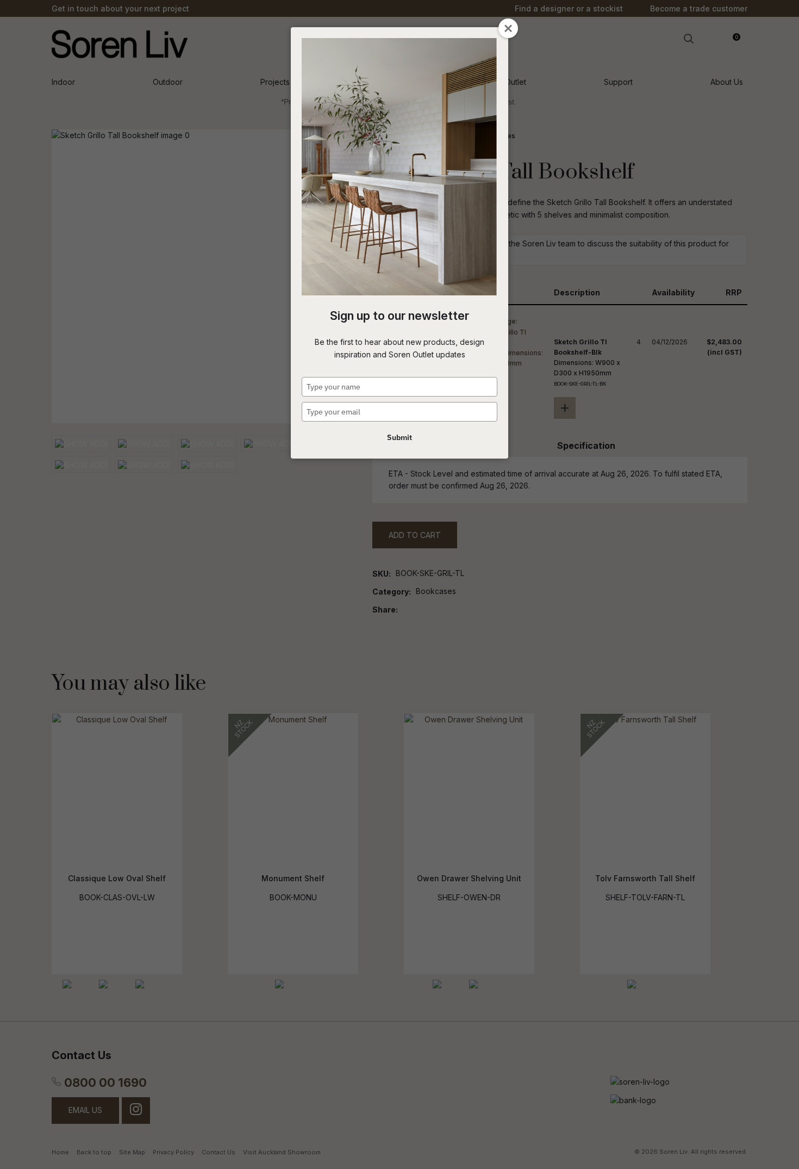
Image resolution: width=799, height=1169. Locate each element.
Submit (399, 437)
